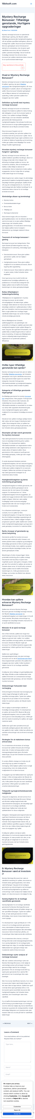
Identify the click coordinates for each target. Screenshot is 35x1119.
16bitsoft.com (9, 3)
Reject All (17, 1110)
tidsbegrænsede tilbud (24, 658)
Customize (17, 1106)
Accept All (17, 1114)
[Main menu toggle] (31, 4)
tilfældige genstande (15, 374)
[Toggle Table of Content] (22, 67)
